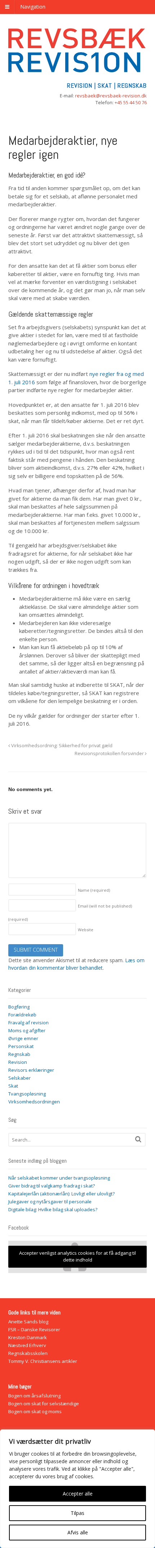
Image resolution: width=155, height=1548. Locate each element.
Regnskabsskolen (28, 1353)
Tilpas (77, 1513)
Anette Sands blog (28, 1321)
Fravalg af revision (28, 1022)
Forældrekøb (22, 1014)
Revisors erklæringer (31, 1070)
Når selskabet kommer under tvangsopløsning (59, 1178)
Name (94, 890)
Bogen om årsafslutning (34, 1395)
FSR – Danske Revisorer (34, 1329)
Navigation (32, 6)
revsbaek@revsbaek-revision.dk (111, 95)
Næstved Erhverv (27, 1345)
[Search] (138, 1139)
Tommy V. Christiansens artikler (42, 1361)
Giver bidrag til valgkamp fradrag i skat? (51, 1185)
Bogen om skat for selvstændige (43, 1403)
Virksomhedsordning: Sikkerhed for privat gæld (61, 746)
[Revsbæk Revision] (77, 68)
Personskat (21, 1046)
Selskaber (19, 1078)
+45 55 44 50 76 (131, 102)
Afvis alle (77, 1532)
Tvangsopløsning (27, 1093)
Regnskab (19, 1054)
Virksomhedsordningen (34, 1101)
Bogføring (19, 1006)
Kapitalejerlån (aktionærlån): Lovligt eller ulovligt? (61, 1193)
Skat (13, 1086)
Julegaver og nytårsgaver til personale (50, 1201)
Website (85, 929)
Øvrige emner (23, 1038)
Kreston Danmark (27, 1337)
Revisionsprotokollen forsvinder (110, 753)
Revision (17, 1062)
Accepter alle (78, 1493)
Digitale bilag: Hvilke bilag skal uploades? (52, 1209)
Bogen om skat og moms (35, 1411)
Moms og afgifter (26, 1030)
